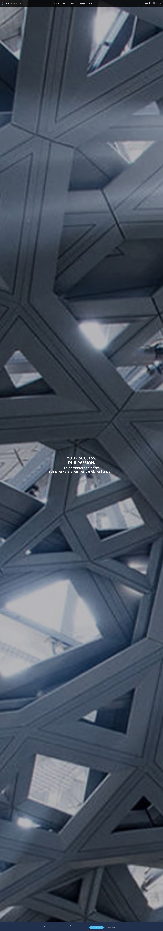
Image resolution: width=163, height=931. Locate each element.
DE (154, 3)
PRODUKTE (82, 3)
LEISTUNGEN (56, 3)
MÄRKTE (73, 3)
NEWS (90, 3)
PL (156, 3)
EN (152, 3)
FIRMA (64, 3)
